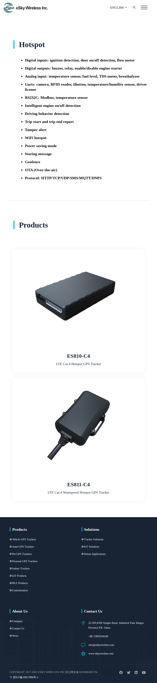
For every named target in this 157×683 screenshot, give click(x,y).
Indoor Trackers (21, 568)
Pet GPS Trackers (22, 554)
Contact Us (18, 628)
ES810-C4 (78, 356)
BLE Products (20, 583)
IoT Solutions (91, 546)
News (15, 635)
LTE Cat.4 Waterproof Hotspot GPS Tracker (78, 492)
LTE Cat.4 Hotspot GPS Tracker (78, 364)
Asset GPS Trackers (23, 546)
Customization (20, 590)
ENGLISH (117, 7)
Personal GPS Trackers (24, 561)
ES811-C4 (78, 484)
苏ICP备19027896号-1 (25, 677)
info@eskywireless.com (101, 645)
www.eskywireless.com (101, 653)
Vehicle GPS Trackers (24, 539)
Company (17, 621)
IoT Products (19, 575)
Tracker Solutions (93, 539)
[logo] (26, 7)
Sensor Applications (94, 554)
